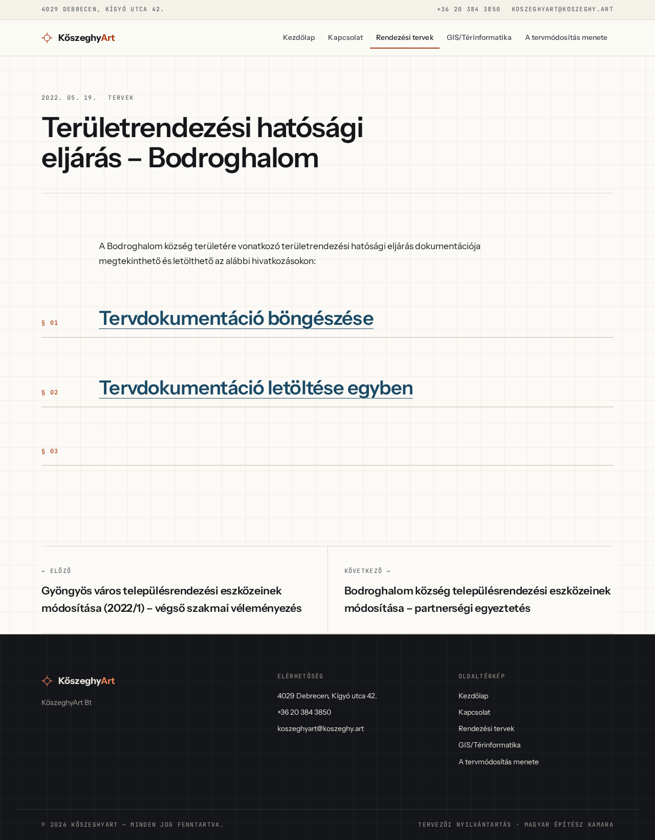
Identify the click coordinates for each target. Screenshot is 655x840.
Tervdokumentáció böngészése (236, 318)
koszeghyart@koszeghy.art (563, 9)
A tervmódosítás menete (566, 36)
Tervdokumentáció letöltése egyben (256, 388)
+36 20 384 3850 (468, 9)
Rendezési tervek (405, 36)
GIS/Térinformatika (479, 36)
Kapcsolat (345, 36)
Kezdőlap (299, 36)
